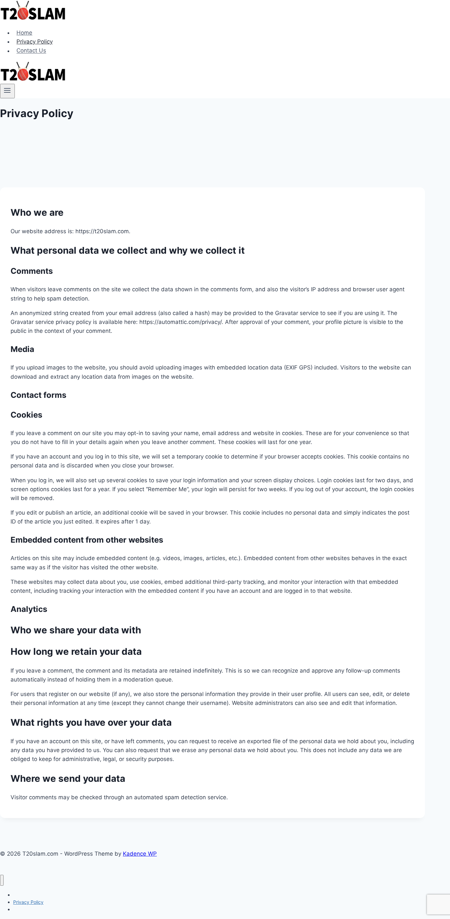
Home (24, 32)
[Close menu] (2, 880)
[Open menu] (7, 91)
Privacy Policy (34, 41)
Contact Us (31, 51)
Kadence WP (140, 853)
